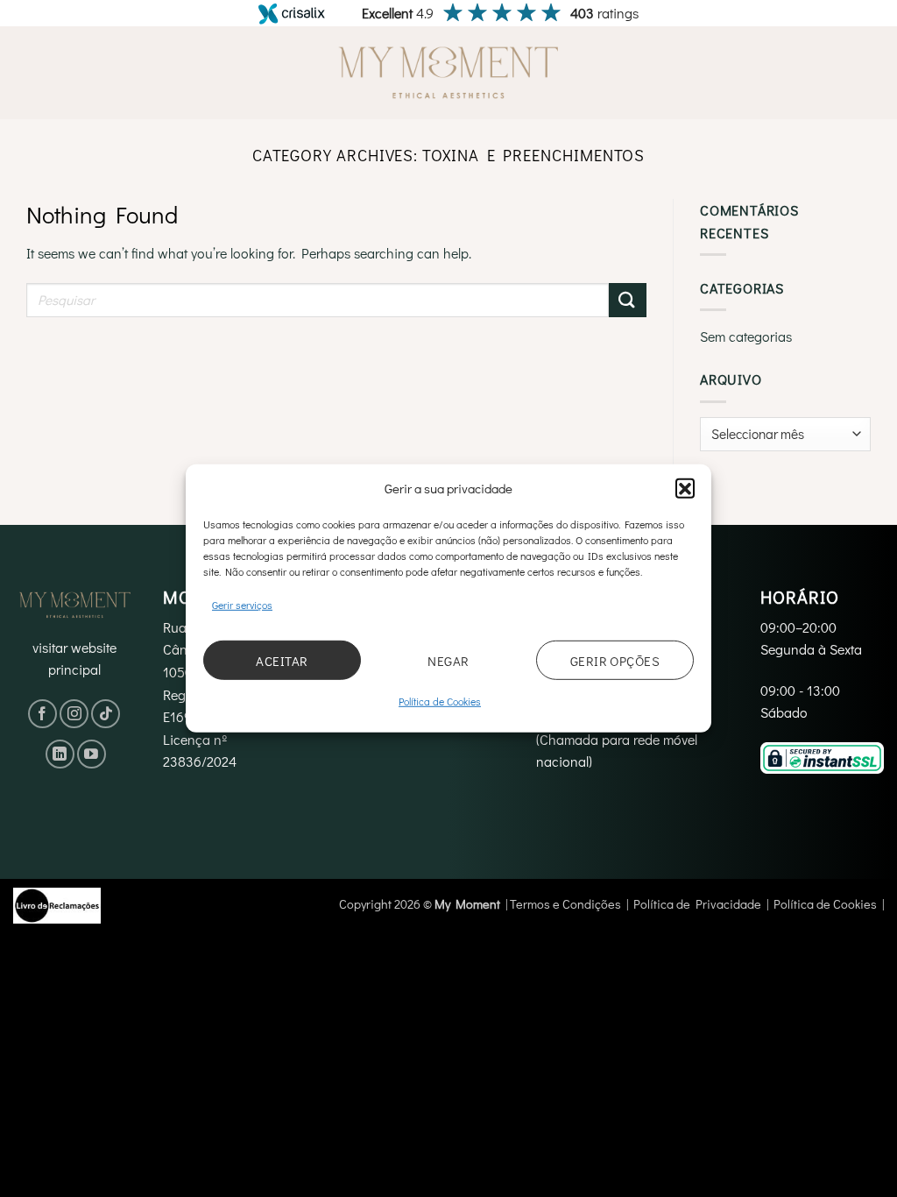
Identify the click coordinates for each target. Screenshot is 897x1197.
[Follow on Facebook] (42, 713)
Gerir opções (615, 660)
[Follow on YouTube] (91, 754)
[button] (685, 488)
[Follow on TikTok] (105, 713)
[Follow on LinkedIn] (60, 754)
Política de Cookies (440, 701)
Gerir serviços (242, 605)
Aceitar (281, 660)
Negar (448, 660)
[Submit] (627, 300)
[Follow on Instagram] (74, 713)
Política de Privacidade (697, 904)
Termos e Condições (565, 904)
